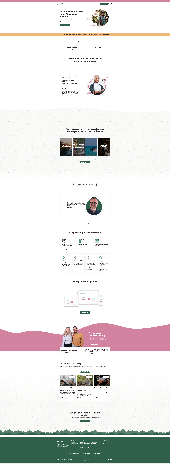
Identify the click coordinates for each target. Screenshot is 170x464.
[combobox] (111, 4)
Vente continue (73, 442)
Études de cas (104, 440)
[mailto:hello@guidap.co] (84, 453)
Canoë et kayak (82, 442)
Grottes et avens (104, 145)
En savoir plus (64, 97)
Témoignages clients (90, 3)
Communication (73, 444)
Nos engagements (94, 443)
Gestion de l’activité (74, 443)
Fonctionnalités (81, 3)
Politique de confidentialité (61, 459)
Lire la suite (61, 397)
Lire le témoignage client (71, 210)
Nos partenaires (93, 446)
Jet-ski (81, 444)
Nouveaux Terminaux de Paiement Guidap (100, 388)
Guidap (96, 3)
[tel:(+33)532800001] (94, 453)
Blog (103, 443)
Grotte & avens (82, 446)
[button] (61, 206)
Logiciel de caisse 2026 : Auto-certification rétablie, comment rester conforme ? (67, 389)
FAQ (103, 441)
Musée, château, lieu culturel (84, 447)
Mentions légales (69, 459)
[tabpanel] (85, 85)
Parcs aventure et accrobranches (78, 145)
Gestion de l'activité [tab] (85, 70)
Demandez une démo (104, 3)
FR (111, 3)
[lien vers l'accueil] (62, 441)
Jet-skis (91, 146)
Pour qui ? (74, 3)
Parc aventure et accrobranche (85, 443)
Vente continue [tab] (77, 70)
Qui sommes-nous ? (94, 442)
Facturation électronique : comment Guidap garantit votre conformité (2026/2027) (84, 389)
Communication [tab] (92, 70)
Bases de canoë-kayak (66, 145)
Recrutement (93, 444)
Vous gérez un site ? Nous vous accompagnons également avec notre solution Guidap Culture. (85, 34)
